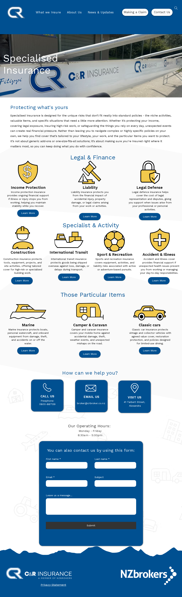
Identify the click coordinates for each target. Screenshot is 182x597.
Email (50, 477)
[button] (48, 12)
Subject (99, 477)
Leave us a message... (59, 495)
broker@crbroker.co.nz (91, 403)
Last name (102, 459)
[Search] (176, 8)
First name (53, 459)
